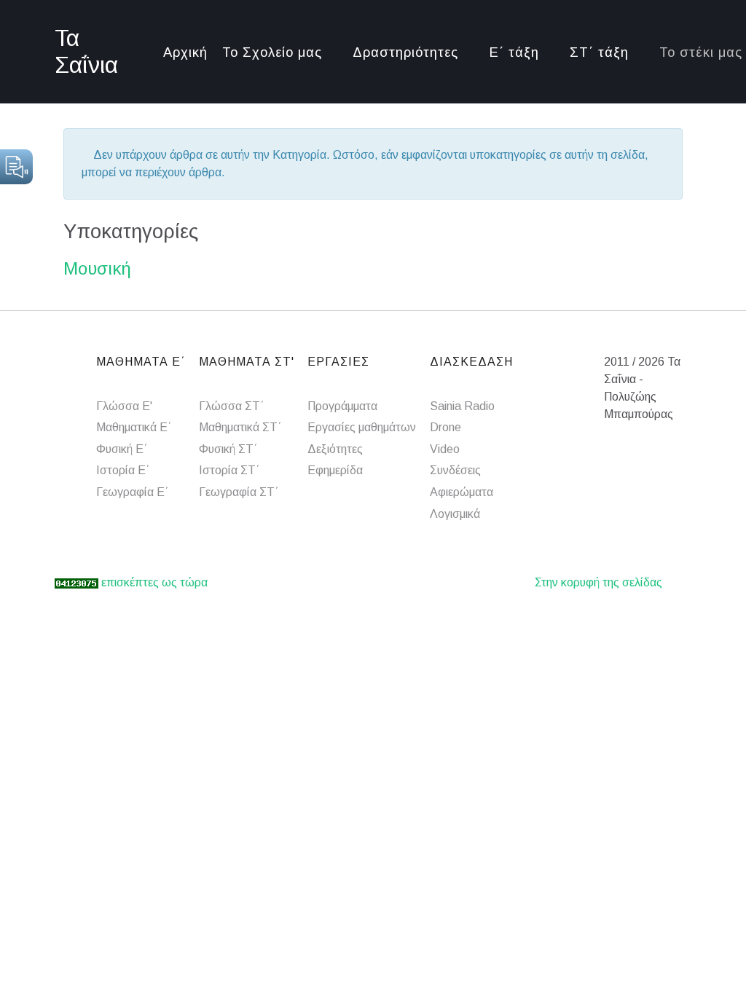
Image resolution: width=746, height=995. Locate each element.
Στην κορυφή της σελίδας (598, 582)
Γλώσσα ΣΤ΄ (231, 406)
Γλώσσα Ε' (124, 406)
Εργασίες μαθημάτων (361, 427)
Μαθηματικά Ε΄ (134, 427)
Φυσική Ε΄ (122, 449)
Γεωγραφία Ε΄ (132, 492)
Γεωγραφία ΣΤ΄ (239, 492)
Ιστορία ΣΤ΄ (229, 470)
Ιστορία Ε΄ (123, 470)
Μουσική (97, 268)
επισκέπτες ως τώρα (154, 582)
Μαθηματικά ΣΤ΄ (240, 427)
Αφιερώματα (461, 492)
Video (445, 449)
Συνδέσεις (455, 470)
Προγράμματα (342, 406)
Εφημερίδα (335, 470)
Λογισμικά (455, 514)
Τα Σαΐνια (86, 51)
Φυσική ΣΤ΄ (228, 449)
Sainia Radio (462, 406)
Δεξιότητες (335, 449)
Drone (445, 427)
